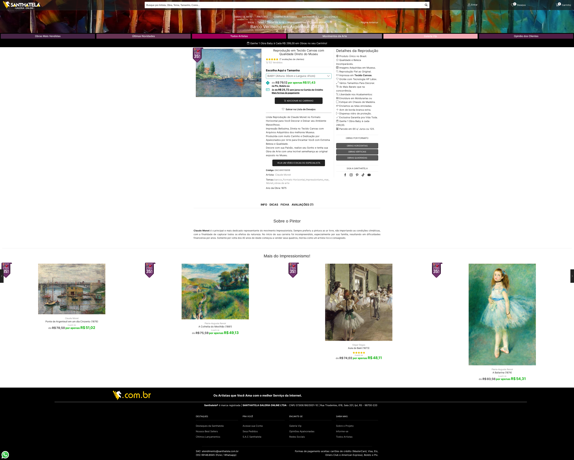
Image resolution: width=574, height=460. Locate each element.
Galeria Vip (430, 36)
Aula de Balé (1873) (359, 348)
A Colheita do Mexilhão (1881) (215, 326)
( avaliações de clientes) (291, 59)
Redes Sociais (297, 436)
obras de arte (281, 183)
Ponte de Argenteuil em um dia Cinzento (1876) (71, 321)
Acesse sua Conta (253, 425)
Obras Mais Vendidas (48, 36)
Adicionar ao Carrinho (300, 100)
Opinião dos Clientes (526, 36)
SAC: (217, 451)
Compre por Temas (285, 16)
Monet (269, 183)
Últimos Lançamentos (208, 436)
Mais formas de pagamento (286, 93)
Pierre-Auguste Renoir (215, 323)
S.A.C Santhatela (252, 436)
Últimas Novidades (143, 36)
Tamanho (293, 70)
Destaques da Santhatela (210, 425)
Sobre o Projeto (345, 425)
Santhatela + (310, 16)
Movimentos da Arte (335, 36)
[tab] (264, 204)
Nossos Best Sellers (207, 431)
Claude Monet (283, 174)
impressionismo (314, 179)
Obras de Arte (243, 16)
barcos (278, 179)
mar (326, 179)
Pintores (262, 16)
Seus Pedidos (250, 431)
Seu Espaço (331, 16)
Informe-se (342, 431)
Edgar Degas (358, 345)
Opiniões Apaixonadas (301, 431)
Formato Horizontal (294, 179)
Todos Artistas (239, 36)
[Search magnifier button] (426, 5)
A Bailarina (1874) (502, 372)
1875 (284, 188)
